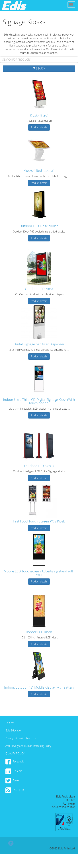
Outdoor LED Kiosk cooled (39, 226)
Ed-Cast (9, 723)
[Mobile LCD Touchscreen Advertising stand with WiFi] (39, 549)
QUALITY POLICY (14, 753)
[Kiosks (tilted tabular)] (39, 149)
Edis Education (13, 730)
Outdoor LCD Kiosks (39, 466)
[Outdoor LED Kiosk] (39, 267)
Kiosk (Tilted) (39, 115)
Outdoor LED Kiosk (39, 288)
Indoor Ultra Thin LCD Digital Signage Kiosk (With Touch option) (39, 401)
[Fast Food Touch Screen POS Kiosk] (39, 499)
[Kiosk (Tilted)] (39, 93)
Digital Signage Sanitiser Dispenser (39, 344)
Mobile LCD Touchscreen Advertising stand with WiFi (39, 573)
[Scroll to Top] (11, 845)
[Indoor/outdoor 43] (39, 665)
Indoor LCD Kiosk (39, 632)
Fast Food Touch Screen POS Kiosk (39, 521)
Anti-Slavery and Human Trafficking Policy (28, 746)
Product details (39, 127)
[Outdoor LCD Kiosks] (39, 444)
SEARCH (40, 68)
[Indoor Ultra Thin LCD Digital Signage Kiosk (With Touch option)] (39, 378)
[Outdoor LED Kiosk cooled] (39, 204)
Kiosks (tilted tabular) (39, 170)
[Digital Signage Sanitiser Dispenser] (39, 322)
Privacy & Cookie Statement (21, 738)
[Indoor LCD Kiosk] (39, 610)
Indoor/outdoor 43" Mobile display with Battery (39, 687)
